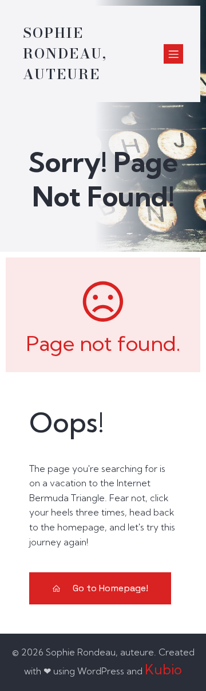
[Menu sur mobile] (173, 54)
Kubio (163, 669)
